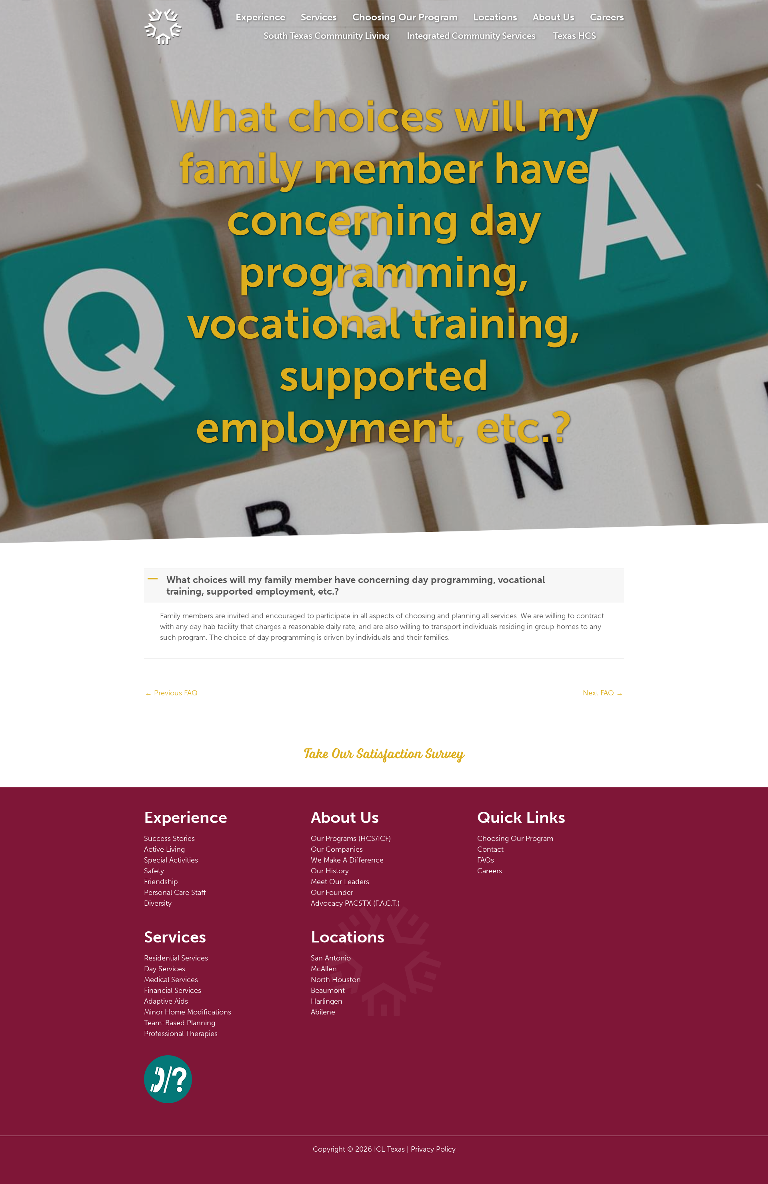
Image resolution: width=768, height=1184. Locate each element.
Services (319, 17)
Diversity (158, 903)
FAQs (485, 860)
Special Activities (171, 860)
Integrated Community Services (471, 35)
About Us (553, 17)
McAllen (324, 968)
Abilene (323, 1012)
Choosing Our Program (405, 17)
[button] (385, 585)
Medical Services (171, 979)
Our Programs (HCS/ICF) (351, 838)
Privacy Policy (433, 1149)
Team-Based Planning (179, 1022)
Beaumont (328, 990)
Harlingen (326, 1001)
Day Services (164, 968)
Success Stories (169, 838)
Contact (490, 849)
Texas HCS (574, 35)
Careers (607, 17)
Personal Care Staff (175, 892)
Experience (260, 17)
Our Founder (332, 892)
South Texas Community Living (326, 35)
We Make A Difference (347, 860)
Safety (154, 871)
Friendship (161, 881)
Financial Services (172, 990)
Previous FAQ (171, 693)
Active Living (164, 849)
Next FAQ (603, 693)
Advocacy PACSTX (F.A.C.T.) (355, 903)
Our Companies (337, 849)
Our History (330, 871)
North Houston (336, 979)
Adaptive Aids (166, 1001)
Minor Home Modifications (187, 1012)
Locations (495, 17)
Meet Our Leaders (340, 881)
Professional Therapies (181, 1033)
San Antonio (331, 958)
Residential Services (176, 958)
